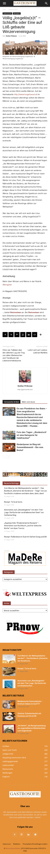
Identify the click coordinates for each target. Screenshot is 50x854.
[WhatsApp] (22, 334)
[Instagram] (21, 834)
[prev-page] (4, 456)
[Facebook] (5, 334)
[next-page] (8, 456)
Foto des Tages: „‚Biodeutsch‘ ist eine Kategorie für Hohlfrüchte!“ (32, 435)
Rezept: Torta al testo (13, 502)
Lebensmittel (13, 9)
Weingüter (17, 13)
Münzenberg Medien (13, 848)
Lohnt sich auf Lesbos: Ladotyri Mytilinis (37, 351)
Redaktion (16, 844)
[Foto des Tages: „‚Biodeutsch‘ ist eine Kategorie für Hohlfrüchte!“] (9, 435)
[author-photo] (25, 382)
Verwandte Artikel (11, 402)
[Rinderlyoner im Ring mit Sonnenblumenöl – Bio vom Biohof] (9, 447)
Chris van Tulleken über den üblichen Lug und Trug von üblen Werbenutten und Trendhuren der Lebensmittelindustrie (14, 355)
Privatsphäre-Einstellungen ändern (35, 844)
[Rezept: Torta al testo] (9, 671)
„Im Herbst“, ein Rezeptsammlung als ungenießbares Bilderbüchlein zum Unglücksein (31, 728)
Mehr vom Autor (28, 402)
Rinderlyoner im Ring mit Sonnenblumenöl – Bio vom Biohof (30, 447)
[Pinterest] (16, 334)
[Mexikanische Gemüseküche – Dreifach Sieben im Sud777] (9, 704)
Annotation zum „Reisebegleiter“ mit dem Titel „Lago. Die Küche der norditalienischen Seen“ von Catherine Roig (24, 512)
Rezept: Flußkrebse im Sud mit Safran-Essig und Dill (25, 537)
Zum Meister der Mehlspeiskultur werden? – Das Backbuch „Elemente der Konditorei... (32, 658)
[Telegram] (35, 834)
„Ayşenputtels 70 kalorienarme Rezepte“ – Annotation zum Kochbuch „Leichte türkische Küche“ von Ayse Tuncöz (22, 525)
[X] (11, 334)
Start (4, 9)
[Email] (34, 334)
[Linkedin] (28, 334)
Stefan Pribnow (11, 36)
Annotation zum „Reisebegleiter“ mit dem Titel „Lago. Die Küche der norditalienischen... (31, 683)
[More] (40, 334)
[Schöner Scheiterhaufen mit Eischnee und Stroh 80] (9, 716)
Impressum (7, 844)
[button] (4, 3)
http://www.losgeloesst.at (25, 94)
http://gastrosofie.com (25, 389)
